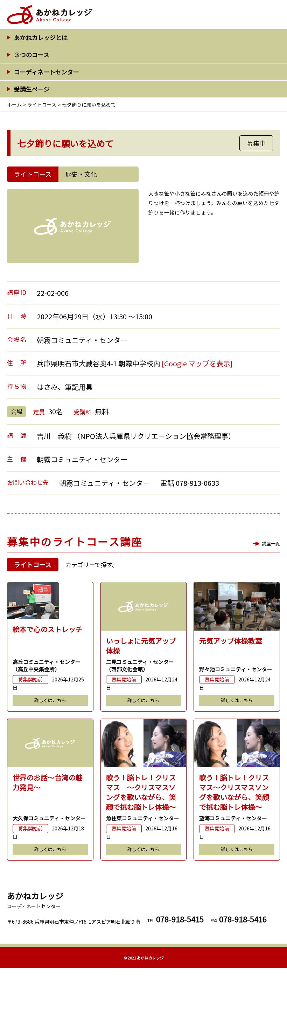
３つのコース (31, 54)
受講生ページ (32, 88)
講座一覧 (271, 543)
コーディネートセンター (46, 71)
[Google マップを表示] (197, 363)
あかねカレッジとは (41, 37)
